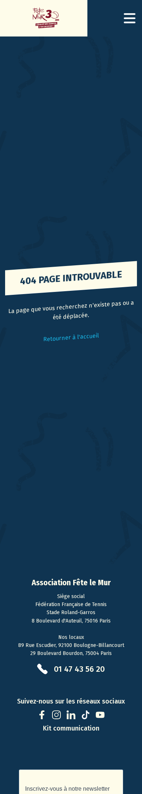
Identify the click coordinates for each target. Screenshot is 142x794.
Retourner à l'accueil (71, 337)
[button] (129, 18)
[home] (43, 18)
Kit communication (71, 728)
